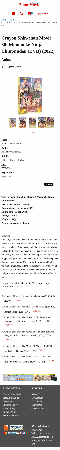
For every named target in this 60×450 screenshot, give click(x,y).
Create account (38, 408)
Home (3, 20)
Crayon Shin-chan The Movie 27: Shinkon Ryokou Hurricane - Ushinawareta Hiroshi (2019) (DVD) (28, 321)
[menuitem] (13, 13)
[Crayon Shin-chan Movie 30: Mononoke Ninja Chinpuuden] (13, 122)
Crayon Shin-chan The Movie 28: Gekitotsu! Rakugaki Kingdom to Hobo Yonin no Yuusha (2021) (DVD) (29, 335)
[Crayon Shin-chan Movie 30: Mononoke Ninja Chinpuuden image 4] (46, 122)
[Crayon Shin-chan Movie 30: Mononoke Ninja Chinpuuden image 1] (13, 122)
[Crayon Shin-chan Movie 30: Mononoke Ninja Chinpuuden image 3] (32, 123)
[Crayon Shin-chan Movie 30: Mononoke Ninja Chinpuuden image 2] (22, 123)
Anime (13, 20)
